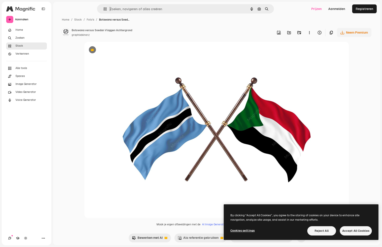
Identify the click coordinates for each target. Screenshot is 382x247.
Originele (113, 50)
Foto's (90, 19)
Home (65, 19)
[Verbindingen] (9, 238)
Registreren (364, 9)
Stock (78, 19)
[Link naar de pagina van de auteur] (66, 32)
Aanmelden (336, 9)
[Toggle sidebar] (43, 8)
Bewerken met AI (147, 239)
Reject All (322, 231)
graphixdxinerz (81, 35)
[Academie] (17, 238)
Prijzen (316, 9)
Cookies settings (242, 230)
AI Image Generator (214, 224)
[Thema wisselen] (25, 238)
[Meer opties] (309, 32)
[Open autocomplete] (103, 9)
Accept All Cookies (355, 231)
